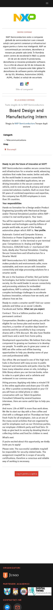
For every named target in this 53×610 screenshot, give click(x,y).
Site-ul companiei (24, 89)
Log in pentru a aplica (26, 473)
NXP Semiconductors (25, 123)
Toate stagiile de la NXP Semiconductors (24, 105)
